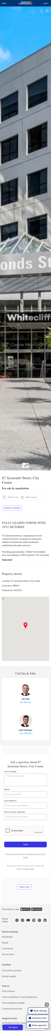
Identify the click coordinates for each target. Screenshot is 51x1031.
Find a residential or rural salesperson (19, 997)
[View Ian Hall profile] (25, 689)
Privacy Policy (28, 869)
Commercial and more (12, 1009)
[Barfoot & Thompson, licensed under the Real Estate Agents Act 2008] (25, 3)
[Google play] (36, 909)
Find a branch (8, 991)
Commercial (7, 948)
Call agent (13, 1027)
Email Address (10, 801)
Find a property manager (13, 1003)
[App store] (25, 909)
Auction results (9, 976)
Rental (5, 943)
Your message (10, 771)
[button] (26, 625)
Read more (7, 560)
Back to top (24, 887)
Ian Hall (25, 699)
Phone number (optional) (14, 812)
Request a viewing (12, 508)
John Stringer (25, 730)
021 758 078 (25, 733)
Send (25, 844)
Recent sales (8, 954)
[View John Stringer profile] (25, 720)
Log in (45, 3)
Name (6, 789)
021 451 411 (25, 702)
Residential (7, 937)
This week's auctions (11, 970)
